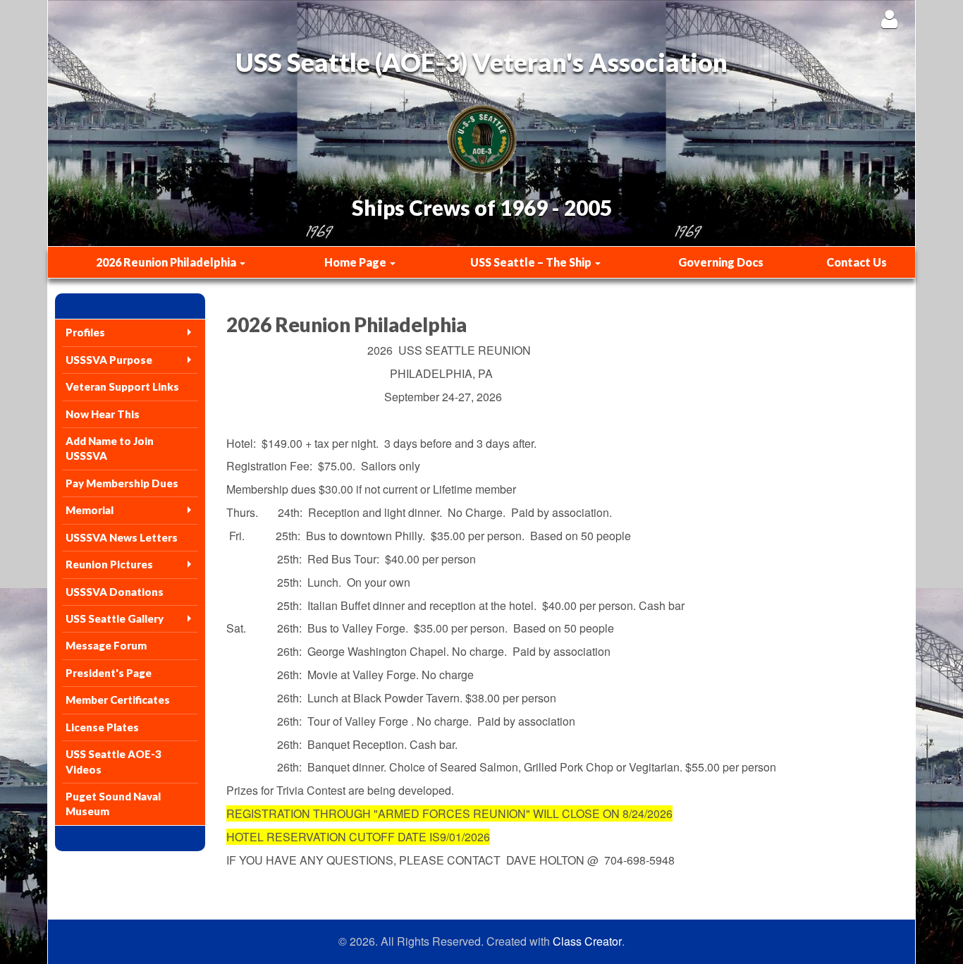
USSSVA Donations (115, 591)
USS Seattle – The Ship (532, 262)
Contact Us (856, 262)
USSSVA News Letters (122, 537)
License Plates (102, 727)
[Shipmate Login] (889, 18)
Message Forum (106, 645)
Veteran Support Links (122, 386)
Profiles (85, 332)
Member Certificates (118, 699)
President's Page (109, 672)
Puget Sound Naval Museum (113, 803)
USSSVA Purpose (109, 359)
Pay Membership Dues (122, 483)
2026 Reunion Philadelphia (167, 262)
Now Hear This (103, 414)
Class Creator (587, 941)
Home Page (356, 262)
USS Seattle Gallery (115, 618)
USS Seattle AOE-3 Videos (113, 761)
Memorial (90, 510)
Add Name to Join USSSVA (110, 448)
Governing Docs (720, 262)
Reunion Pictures (109, 564)
